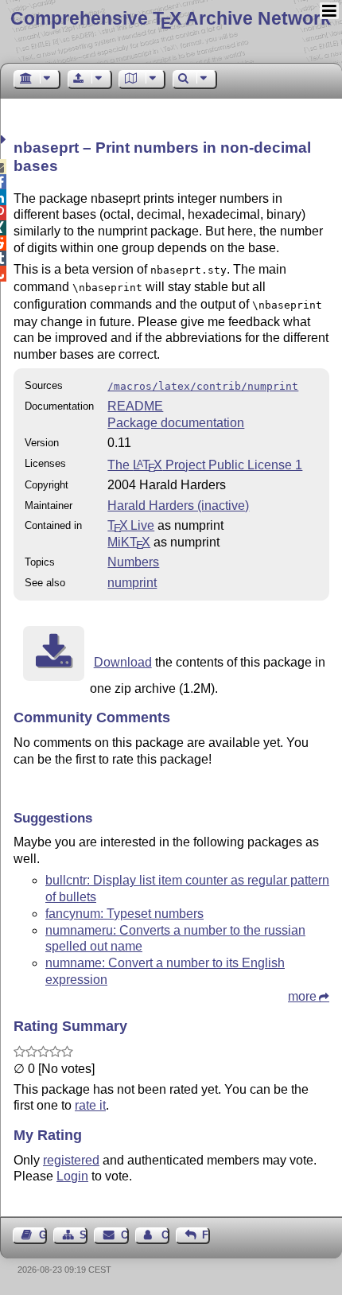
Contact (124, 1235)
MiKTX (128, 542)
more (302, 996)
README (135, 406)
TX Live (130, 525)
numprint (132, 582)
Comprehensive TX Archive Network (170, 18)
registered (71, 1160)
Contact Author (165, 1235)
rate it (90, 1105)
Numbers (133, 562)
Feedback (206, 1235)
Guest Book (43, 1235)
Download (123, 662)
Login (72, 1176)
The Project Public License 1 (204, 465)
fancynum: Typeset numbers (124, 913)
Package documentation (175, 423)
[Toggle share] (5, 139)
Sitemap (83, 1235)
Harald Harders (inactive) (178, 505)
